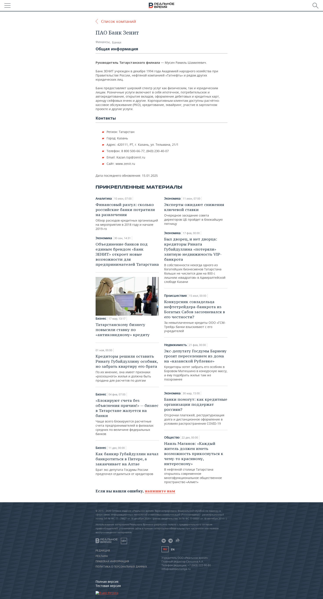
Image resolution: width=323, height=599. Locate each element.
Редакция (103, 550)
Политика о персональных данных (121, 566)
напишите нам (160, 490)
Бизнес (101, 318)
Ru (165, 549)
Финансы (103, 42)
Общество (172, 437)
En (172, 549)
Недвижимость (175, 345)
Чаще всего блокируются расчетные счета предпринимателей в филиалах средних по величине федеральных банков (127, 417)
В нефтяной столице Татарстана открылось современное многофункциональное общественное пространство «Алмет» (193, 462)
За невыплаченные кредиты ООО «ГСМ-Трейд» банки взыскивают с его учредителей (195, 316)
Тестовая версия (108, 586)
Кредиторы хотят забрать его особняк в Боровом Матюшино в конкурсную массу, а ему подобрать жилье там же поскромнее (195, 364)
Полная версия (107, 581)
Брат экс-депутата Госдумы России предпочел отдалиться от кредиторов (127, 463)
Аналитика (104, 198)
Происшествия (175, 295)
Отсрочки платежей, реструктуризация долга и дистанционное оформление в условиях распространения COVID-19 (195, 411)
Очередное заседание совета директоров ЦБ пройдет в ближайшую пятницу (194, 214)
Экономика (104, 238)
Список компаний (118, 21)
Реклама (102, 556)
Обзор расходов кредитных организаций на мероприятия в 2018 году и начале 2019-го (127, 216)
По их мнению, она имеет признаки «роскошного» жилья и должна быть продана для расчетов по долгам (127, 368)
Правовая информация (112, 561)
